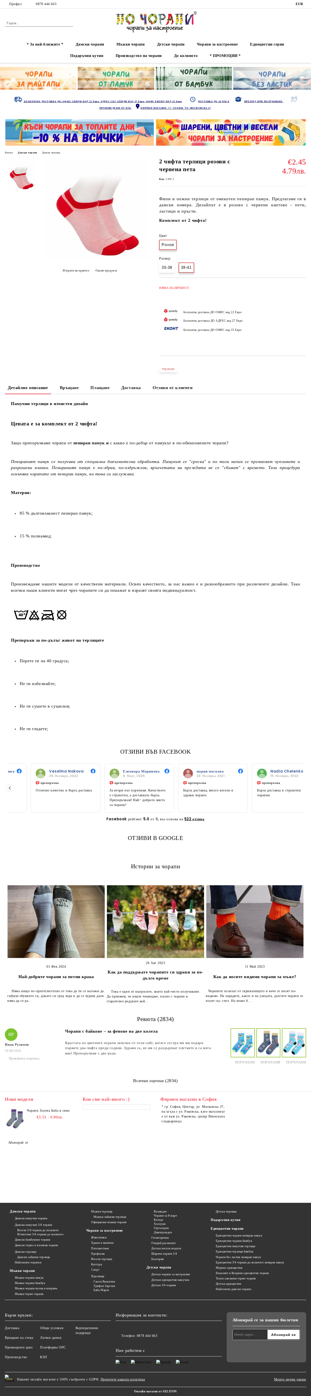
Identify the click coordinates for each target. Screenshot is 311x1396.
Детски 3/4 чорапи (163, 1285)
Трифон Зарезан (104, 1286)
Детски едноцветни (228, 1283)
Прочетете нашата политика (123, 1379)
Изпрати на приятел (76, 270)
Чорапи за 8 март (165, 1215)
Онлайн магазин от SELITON (155, 1391)
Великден (160, 1211)
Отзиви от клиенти (173, 387)
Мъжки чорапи (130, 44)
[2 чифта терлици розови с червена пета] (97, 258)
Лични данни (50, 1338)
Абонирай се (18, 1142)
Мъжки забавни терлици (110, 1217)
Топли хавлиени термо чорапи (236, 1278)
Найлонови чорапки (28, 1262)
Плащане (100, 387)
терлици (168, 369)
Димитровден (163, 1232)
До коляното (186, 56)
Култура (96, 1264)
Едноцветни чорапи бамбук (234, 1241)
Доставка (131, 387)
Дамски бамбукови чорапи (32, 1239)
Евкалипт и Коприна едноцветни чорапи (242, 1273)
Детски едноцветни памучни (170, 1280)
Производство (16, 1357)
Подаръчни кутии (86, 56)
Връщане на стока (19, 1338)
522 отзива (194, 819)
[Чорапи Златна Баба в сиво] (15, 1119)
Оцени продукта (106, 270)
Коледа (158, 1219)
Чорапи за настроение (217, 44)
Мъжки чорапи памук (29, 1277)
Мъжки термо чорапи (29, 1294)
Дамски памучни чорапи (31, 1218)
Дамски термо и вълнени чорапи (36, 1245)
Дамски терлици (51, 152)
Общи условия (51, 1328)
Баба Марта (101, 1290)
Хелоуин (159, 1224)
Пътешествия (100, 1248)
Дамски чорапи (90, 44)
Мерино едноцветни (229, 1267)
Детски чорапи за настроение (170, 1274)
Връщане (69, 387)
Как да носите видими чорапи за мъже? (254, 976)
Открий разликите (163, 1243)
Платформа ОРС (53, 1347)
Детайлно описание (28, 387)
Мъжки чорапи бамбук (30, 1283)
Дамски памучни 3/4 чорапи (33, 1225)
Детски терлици (226, 1211)
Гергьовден (161, 1228)
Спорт (95, 1269)
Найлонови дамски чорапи (233, 1289)
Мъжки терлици (101, 1211)
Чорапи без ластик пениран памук (238, 1257)
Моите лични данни (290, 1379)
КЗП (43, 1357)
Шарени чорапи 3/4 (164, 1253)
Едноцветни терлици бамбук (235, 1251)
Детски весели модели (166, 1248)
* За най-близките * (45, 44)
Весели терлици (101, 1259)
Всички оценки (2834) (155, 1080)
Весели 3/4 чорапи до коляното (38, 1230)
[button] (10, 788)
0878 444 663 (46, 4)
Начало (9, 152)
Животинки (98, 1237)
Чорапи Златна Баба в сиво (48, 1110)
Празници (97, 1276)
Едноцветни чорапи (227, 1228)
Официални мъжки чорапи (108, 1222)
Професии (97, 1253)
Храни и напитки (102, 1242)
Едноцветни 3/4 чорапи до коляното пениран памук (250, 1262)
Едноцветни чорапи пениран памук (239, 1235)
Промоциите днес (19, 1347)
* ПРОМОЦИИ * (225, 56)
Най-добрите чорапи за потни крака (56, 976)
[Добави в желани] (302, 314)
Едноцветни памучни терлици (235, 1246)
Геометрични (160, 1237)
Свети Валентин (104, 1281)
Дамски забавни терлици (33, 1257)
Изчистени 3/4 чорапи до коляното (40, 1234)
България (157, 1259)
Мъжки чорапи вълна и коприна (36, 1288)
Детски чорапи (171, 44)
